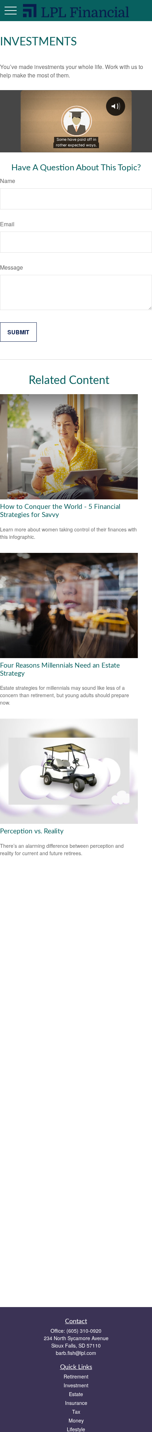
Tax (76, 1411)
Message (11, 267)
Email (7, 224)
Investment (76, 1385)
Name (7, 181)
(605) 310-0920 (83, 1330)
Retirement (76, 1376)
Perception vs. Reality (32, 831)
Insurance (76, 1402)
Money (76, 1420)
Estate (76, 1394)
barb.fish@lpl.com (76, 1352)
